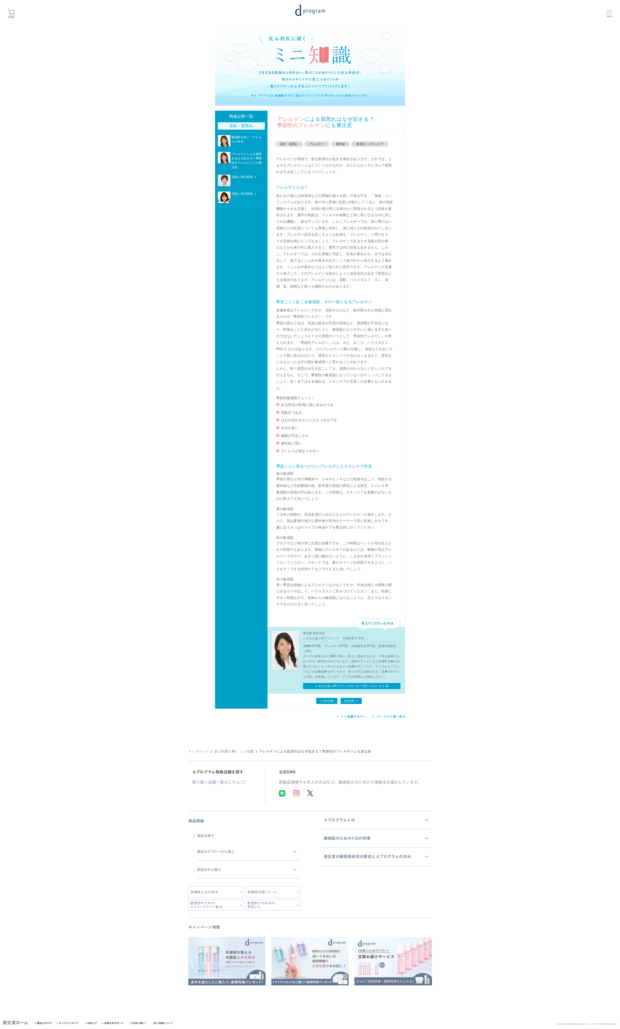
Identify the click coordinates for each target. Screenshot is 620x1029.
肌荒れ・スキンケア (370, 144)
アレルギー (316, 144)
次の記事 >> (351, 701)
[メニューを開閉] (609, 12)
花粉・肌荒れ (289, 144)
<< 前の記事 (327, 701)
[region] (310, 965)
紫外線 (340, 144)
